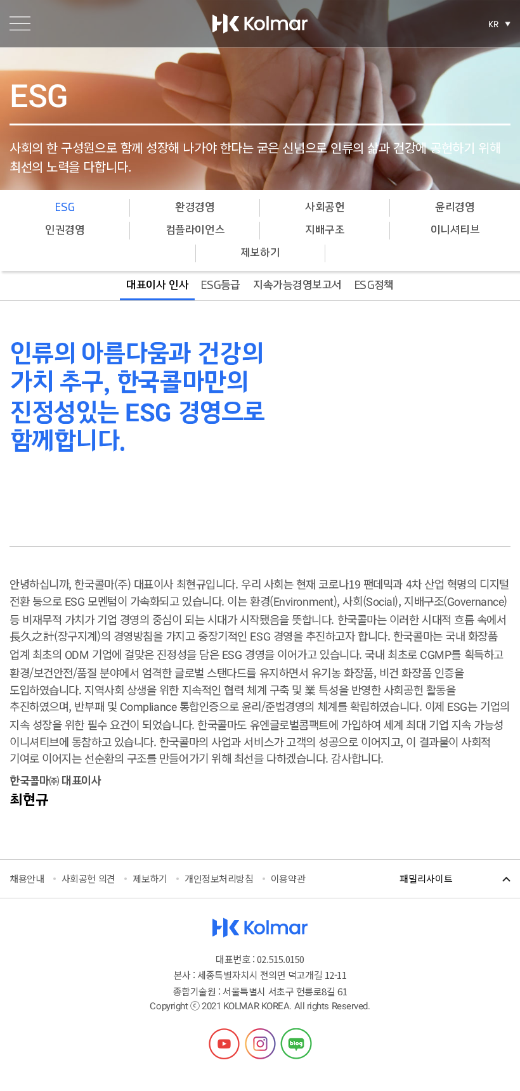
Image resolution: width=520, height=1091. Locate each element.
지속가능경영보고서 (297, 285)
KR (493, 24)
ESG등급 (220, 285)
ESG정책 (374, 285)
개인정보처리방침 (219, 878)
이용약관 (288, 878)
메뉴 (20, 23)
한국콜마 (260, 23)
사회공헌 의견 (88, 878)
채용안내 (27, 878)
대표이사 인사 (157, 285)
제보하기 (260, 253)
